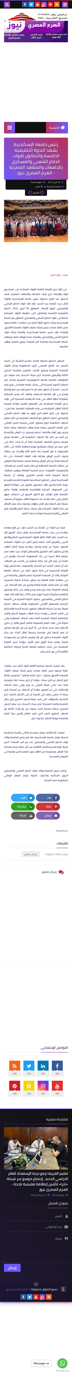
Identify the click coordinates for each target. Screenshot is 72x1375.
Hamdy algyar (58, 1195)
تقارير (37, 186)
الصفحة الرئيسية (54, 186)
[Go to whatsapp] (62, 1363)
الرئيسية (54, 127)
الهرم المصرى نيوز (17, 1289)
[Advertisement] (36, 82)
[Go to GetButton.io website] (62, 1371)
